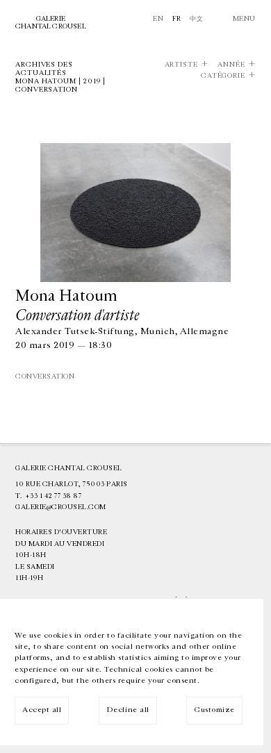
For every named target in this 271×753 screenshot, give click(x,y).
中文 (196, 19)
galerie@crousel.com (60, 507)
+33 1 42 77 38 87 (53, 496)
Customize (214, 709)
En (158, 19)
